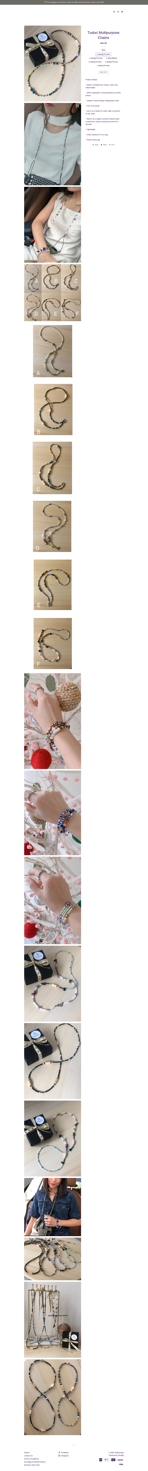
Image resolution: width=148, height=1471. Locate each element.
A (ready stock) (103, 54)
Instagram (65, 1456)
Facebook (64, 1453)
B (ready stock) (96, 58)
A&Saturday (119, 1453)
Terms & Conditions (31, 1459)
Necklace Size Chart (32, 1465)
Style (103, 50)
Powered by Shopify (116, 1455)
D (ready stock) (95, 62)
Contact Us (28, 1456)
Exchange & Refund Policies (35, 1462)
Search (26, 1453)
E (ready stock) (111, 62)
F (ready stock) (103, 65)
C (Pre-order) (111, 58)
